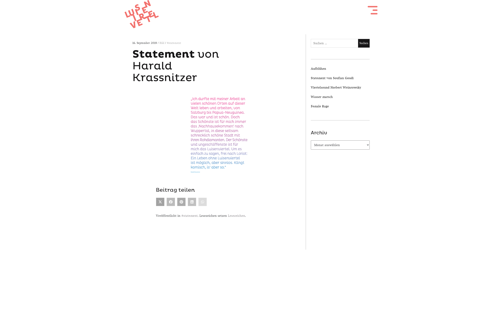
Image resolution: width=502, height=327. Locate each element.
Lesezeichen (236, 216)
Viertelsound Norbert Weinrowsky (336, 87)
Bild (162, 43)
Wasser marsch (322, 97)
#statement (174, 43)
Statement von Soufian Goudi (332, 78)
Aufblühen (318, 68)
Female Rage (320, 106)
